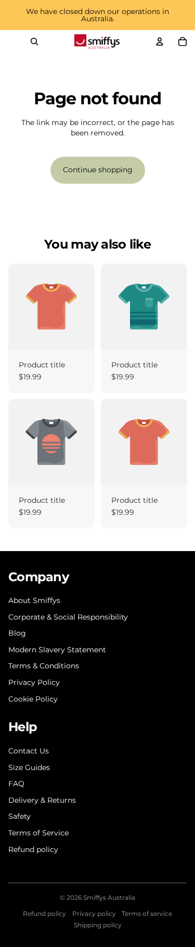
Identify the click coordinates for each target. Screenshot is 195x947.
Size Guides (29, 767)
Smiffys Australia (109, 897)
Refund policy (33, 849)
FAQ (16, 783)
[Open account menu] (159, 41)
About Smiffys (34, 600)
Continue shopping (98, 169)
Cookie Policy (33, 699)
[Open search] (34, 41)
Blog (17, 633)
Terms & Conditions (43, 665)
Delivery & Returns (42, 800)
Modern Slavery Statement (57, 649)
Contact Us (28, 751)
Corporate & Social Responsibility (68, 617)
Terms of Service (38, 833)
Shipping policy (98, 925)
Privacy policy (94, 913)
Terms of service (147, 913)
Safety (19, 816)
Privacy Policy (34, 682)
